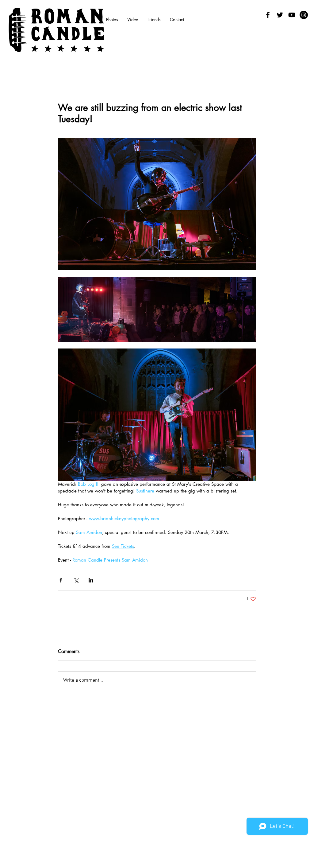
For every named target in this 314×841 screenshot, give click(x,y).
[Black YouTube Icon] (292, 15)
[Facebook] (268, 15)
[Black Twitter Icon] (280, 15)
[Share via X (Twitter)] (76, 580)
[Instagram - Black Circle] (304, 15)
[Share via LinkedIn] (91, 580)
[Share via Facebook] (61, 580)
